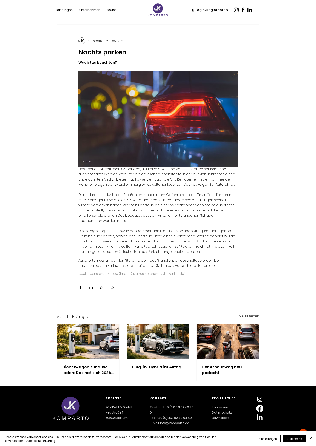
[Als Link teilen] (102, 287)
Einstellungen (268, 439)
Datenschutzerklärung (40, 440)
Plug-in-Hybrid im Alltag (156, 367)
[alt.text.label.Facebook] (243, 10)
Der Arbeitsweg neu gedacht (222, 369)
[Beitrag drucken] (112, 287)
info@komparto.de (174, 423)
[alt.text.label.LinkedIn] (249, 10)
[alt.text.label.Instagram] (236, 10)
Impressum (220, 407)
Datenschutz (222, 412)
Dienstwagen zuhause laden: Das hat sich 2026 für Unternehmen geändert (86, 370)
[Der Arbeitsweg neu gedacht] (228, 341)
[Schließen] (310, 439)
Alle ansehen (249, 316)
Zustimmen (294, 439)
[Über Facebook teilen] (80, 287)
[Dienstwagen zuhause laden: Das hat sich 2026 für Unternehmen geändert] (88, 341)
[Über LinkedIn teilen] (91, 287)
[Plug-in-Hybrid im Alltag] (158, 341)
